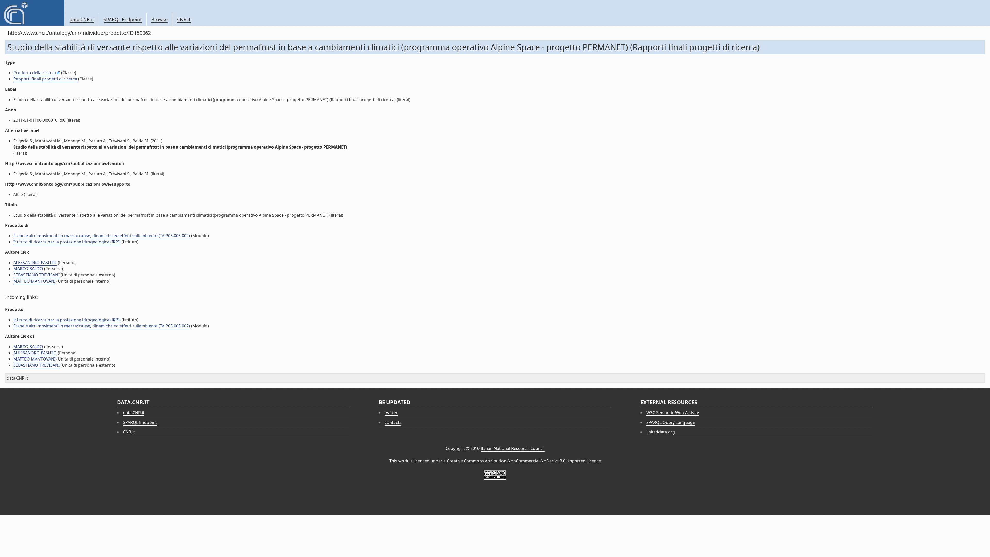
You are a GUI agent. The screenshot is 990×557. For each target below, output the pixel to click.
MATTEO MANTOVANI (34, 281)
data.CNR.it (82, 19)
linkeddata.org (660, 432)
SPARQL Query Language (670, 422)
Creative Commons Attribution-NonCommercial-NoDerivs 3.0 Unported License (524, 461)
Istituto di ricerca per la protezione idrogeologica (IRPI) (67, 242)
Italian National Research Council (513, 448)
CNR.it (184, 19)
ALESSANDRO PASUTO (35, 262)
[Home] (32, 13)
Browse (159, 19)
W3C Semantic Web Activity (672, 412)
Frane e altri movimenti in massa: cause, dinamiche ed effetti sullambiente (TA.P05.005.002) (101, 236)
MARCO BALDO (28, 269)
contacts (393, 422)
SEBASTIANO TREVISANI (36, 275)
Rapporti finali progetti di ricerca (45, 79)
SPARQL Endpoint (123, 19)
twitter (391, 412)
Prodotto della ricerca (34, 73)
